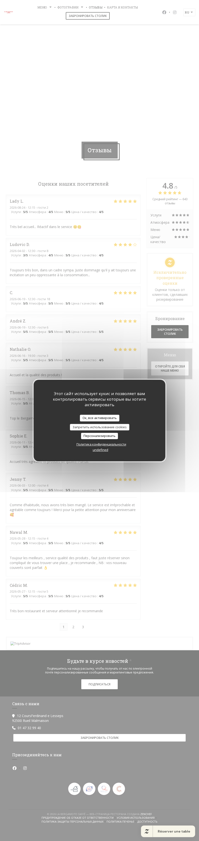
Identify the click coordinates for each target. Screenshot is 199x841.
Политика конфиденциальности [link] (101, 444)
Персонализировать (99, 436)
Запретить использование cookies (100, 427)
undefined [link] (100, 450)
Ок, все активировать (100, 418)
